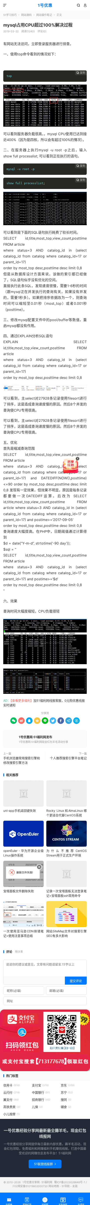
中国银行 (41, 1092)
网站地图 (53, 1186)
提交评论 (76, 981)
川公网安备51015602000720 (30, 1186)
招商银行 (41, 1099)
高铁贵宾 (11, 1107)
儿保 (37, 1107)
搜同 (66, 1099)
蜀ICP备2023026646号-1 (69, 1182)
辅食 (66, 1107)
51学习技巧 (10, 15)
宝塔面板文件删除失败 (18, 891)
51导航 (66, 1186)
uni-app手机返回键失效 (19, 810)
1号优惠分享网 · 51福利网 (37, 1182)
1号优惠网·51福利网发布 (35, 737)
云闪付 (11, 1092)
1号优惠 (45, 5)
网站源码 (26, 15)
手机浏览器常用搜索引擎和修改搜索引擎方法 (21, 760)
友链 (75, 1186)
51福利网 (10, 64)
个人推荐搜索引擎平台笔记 (68, 758)
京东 (67, 1085)
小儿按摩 (11, 1114)
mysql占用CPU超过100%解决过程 (38, 25)
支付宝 (40, 1085)
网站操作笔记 (44, 15)
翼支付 (11, 1099)
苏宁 (67, 1092)
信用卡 (11, 1085)
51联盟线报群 (45, 1164)
